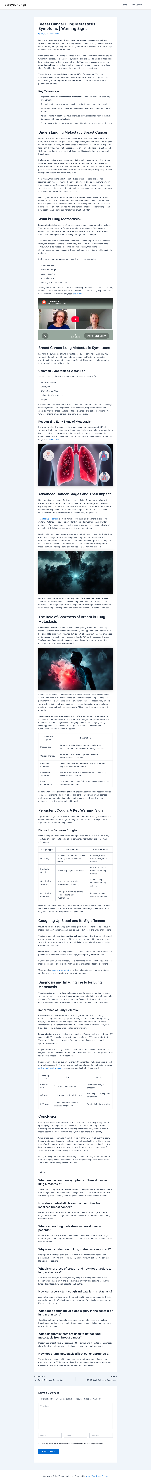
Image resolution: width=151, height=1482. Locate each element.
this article (77, 294)
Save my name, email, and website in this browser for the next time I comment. (72, 1444)
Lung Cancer (136, 5)
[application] (143, 4)
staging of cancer (50, 519)
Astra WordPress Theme (97, 1476)
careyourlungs (15, 4)
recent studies (54, 439)
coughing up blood (60, 970)
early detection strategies (49, 1068)
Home (124, 5)
